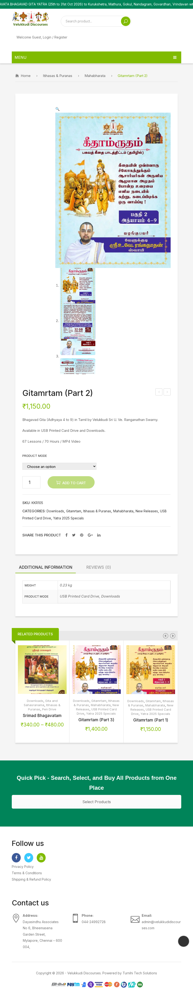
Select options (35, 673)
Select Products (96, 801)
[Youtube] (41, 857)
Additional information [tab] (45, 567)
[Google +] (90, 535)
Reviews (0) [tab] (98, 567)
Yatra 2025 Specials (68, 518)
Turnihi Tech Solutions (140, 973)
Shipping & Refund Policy (31, 879)
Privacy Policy (23, 867)
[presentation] (165, 636)
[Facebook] (66, 535)
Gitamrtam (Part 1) (150, 720)
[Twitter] (74, 535)
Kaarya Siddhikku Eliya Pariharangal (159, 392)
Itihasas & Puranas (57, 75)
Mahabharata (94, 75)
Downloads (55, 511)
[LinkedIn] (99, 535)
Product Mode (34, 456)
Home (26, 75)
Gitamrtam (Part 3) (96, 719)
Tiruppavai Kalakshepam (167, 392)
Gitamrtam (73, 511)
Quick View (50, 669)
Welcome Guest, (41, 37)
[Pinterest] (81, 535)
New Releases (147, 511)
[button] (57, 109)
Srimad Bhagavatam (42, 715)
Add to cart (74, 483)
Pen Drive (49, 709)
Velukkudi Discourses (84, 973)
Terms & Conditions (27, 873)
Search (125, 21)
